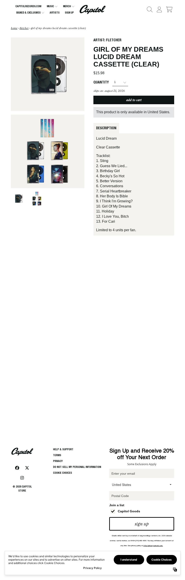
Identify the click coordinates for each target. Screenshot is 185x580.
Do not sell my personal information (77, 467)
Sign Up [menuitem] (69, 12)
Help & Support (63, 449)
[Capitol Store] (92, 9)
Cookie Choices (62, 472)
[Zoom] (47, 74)
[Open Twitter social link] (27, 468)
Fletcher (113, 40)
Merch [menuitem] (67, 6)
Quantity (101, 82)
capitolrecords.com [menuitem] (28, 6)
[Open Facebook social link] (17, 468)
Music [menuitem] (50, 6)
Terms (57, 455)
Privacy (58, 461)
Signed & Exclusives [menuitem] (28, 12)
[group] (18, 198)
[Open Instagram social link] (22, 478)
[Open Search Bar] (149, 9)
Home (14, 28)
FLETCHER (24, 28)
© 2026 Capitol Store (22, 488)
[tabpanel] (133, 184)
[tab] (106, 128)
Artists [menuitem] (55, 12)
